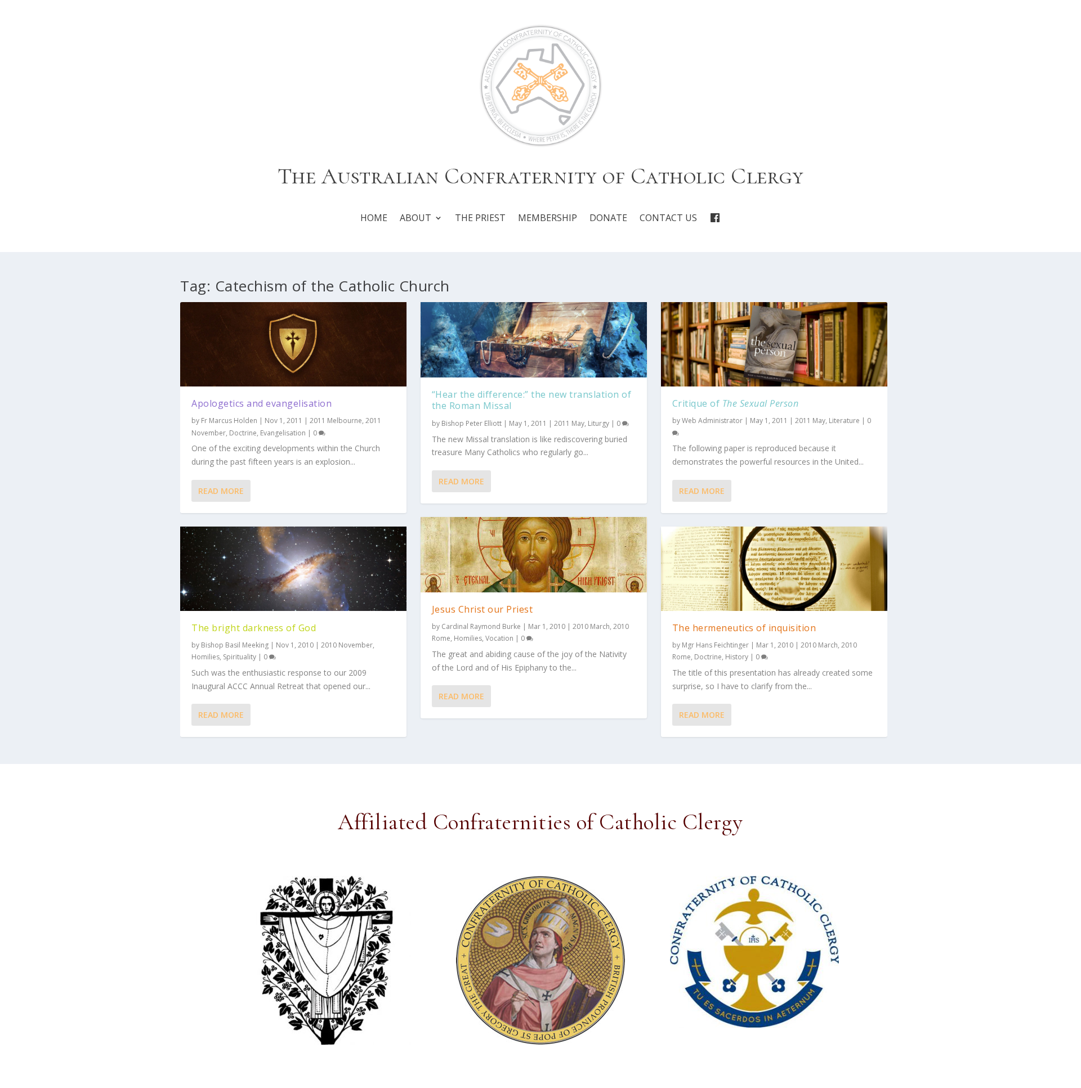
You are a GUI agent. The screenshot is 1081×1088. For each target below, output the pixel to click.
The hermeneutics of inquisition (744, 628)
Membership (547, 218)
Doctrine (243, 433)
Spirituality (239, 657)
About (415, 218)
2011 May (569, 423)
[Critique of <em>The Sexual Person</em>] (774, 344)
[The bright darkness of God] (293, 569)
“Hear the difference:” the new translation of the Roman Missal (532, 400)
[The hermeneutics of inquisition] (774, 569)
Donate (608, 218)
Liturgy (598, 423)
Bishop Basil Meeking (235, 645)
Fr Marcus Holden (229, 420)
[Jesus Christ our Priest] (534, 554)
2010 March (591, 626)
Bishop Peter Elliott (471, 423)
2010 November (347, 645)
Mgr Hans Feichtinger (715, 645)
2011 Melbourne (336, 420)
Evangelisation (283, 433)
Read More (221, 490)
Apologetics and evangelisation (261, 403)
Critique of (735, 403)
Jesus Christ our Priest (482, 609)
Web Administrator (712, 420)
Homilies (205, 657)
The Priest (480, 218)
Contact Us (668, 218)
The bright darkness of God (253, 628)
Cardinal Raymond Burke (481, 626)
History (736, 657)
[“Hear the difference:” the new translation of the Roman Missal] (534, 339)
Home (373, 218)
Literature (844, 420)
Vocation (499, 638)
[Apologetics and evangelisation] (293, 344)
